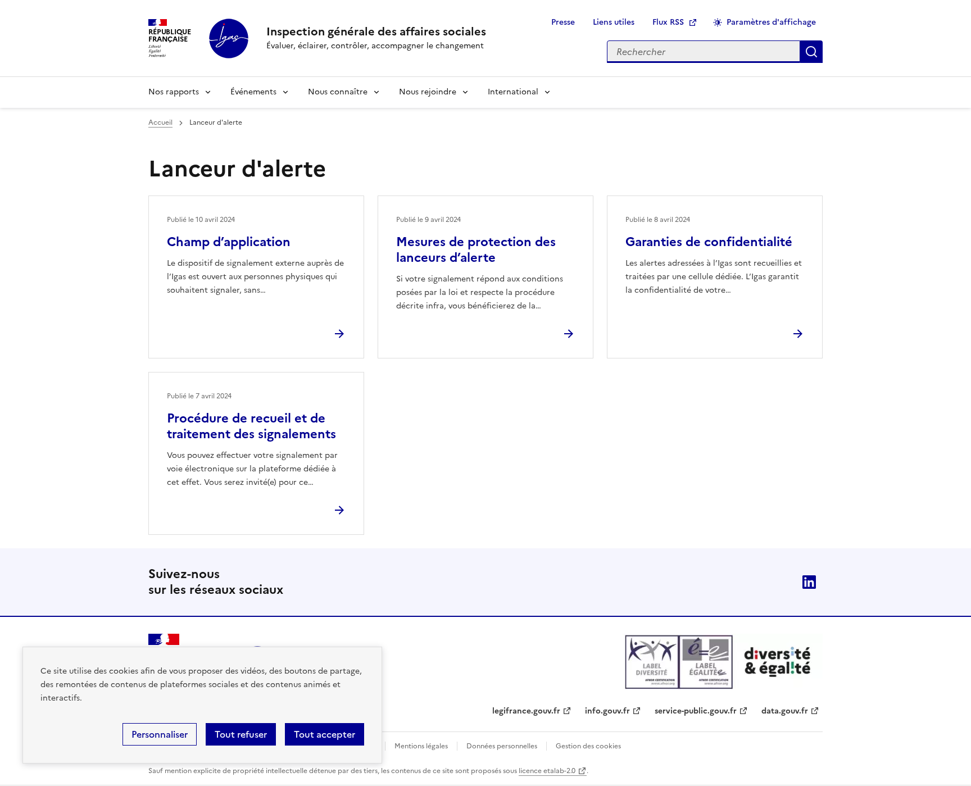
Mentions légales (421, 746)
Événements (253, 92)
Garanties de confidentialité (708, 242)
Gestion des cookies (588, 746)
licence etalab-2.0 (547, 771)
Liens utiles (613, 22)
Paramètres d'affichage (771, 22)
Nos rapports (173, 92)
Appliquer (811, 51)
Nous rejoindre (427, 92)
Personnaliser (159, 734)
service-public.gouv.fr (696, 711)
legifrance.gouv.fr (526, 711)
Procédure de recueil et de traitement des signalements (251, 426)
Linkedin (809, 582)
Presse (563, 22)
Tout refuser (241, 734)
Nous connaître (337, 92)
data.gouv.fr (784, 711)
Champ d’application (229, 242)
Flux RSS (668, 22)
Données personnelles (501, 746)
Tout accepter (324, 734)
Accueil (160, 122)
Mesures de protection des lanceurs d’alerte (476, 250)
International (513, 92)
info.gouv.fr (607, 711)
